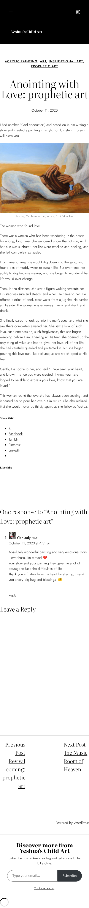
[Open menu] (10, 12)
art (43, 61)
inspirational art (66, 61)
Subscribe (70, 875)
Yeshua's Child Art (26, 31)
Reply (12, 595)
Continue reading (44, 888)
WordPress (81, 822)
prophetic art (44, 66)
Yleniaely (24, 537)
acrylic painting (21, 61)
